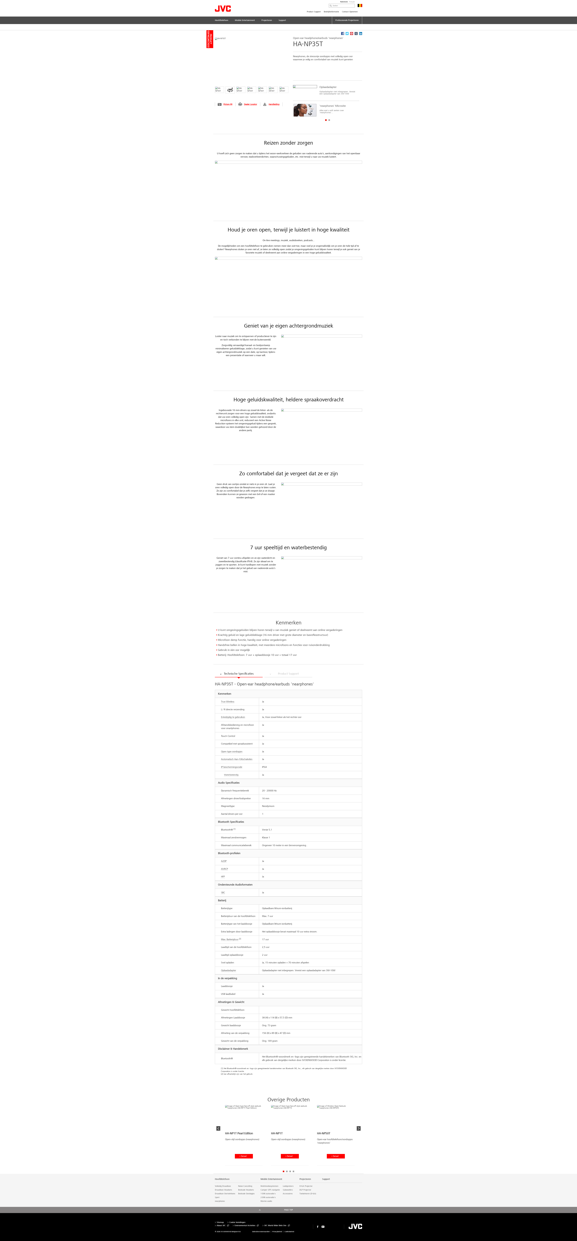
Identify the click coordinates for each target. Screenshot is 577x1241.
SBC (223, 892)
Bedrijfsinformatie (331, 12)
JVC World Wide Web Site (275, 1226)
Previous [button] (218, 1128)
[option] (326, 101)
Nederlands (344, 2)
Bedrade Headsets (246, 1190)
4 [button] (293, 1171)
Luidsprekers (288, 1186)
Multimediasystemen (269, 1186)
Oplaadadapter (228, 970)
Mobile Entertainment (271, 1179)
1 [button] (326, 120)
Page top (288, 1210)
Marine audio (266, 1201)
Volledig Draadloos (223, 1186)
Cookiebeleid (289, 1231)
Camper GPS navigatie (270, 1190)
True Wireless (227, 701)
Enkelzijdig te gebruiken (233, 717)
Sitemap (220, 1222)
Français (352, 2)
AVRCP (224, 868)
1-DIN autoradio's (268, 1193)
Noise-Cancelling (245, 1186)
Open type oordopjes (231, 751)
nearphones (220, 1201)
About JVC (221, 1226)
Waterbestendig (231, 775)
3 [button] (290, 1171)
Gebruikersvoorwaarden (261, 1231)
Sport (217, 1197)
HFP (223, 876)
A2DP (224, 861)
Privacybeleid (277, 1231)
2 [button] (329, 120)
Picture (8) (227, 104)
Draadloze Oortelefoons (225, 1193)
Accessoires (288, 1193)
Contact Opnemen (350, 12)
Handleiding (274, 104)
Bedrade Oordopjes (246, 1193)
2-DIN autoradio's (268, 1197)
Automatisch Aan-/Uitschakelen (236, 759)
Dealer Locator (250, 104)
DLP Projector (305, 1190)
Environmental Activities (245, 1226)
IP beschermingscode (231, 767)
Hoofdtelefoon (222, 1179)
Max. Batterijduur (229, 939)
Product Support (314, 12)
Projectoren (305, 1179)
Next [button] (359, 1128)
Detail (243, 1156)
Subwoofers (288, 1190)
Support (326, 1179)
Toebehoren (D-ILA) (307, 1193)
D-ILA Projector (306, 1186)
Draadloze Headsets (223, 1190)
